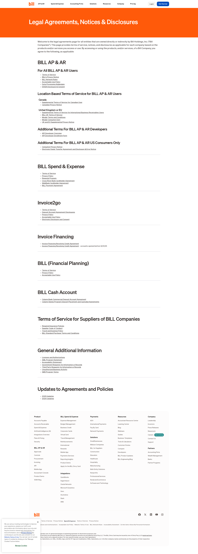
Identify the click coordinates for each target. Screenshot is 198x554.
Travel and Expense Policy (52, 331)
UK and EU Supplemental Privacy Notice (58, 122)
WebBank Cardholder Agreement (55, 183)
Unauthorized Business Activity (54, 370)
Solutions (94, 437)
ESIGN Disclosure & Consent (53, 87)
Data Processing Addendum (53, 84)
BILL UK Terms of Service (52, 115)
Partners (151, 448)
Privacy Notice (27, 533)
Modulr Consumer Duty (51, 120)
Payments (94, 417)
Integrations (65, 473)
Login (152, 4)
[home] (32, 4)
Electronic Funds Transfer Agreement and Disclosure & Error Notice (69, 149)
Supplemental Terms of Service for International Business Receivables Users (73, 113)
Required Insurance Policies (53, 326)
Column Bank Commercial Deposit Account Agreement (64, 299)
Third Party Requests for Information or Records (61, 367)
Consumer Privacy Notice (52, 147)
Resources (122, 417)
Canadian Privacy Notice (52, 105)
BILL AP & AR (39, 448)
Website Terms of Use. (11, 537)
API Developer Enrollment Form (54, 136)
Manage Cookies (21, 545)
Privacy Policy (47, 176)
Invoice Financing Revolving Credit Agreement (60, 244)
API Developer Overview (52, 133)
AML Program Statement (52, 360)
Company (152, 417)
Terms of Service (49, 75)
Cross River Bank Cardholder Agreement (58, 181)
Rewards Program (49, 178)
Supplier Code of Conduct (52, 328)
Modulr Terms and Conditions (53, 117)
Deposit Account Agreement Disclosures (58, 212)
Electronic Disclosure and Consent (56, 219)
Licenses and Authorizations (53, 357)
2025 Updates (48, 396)
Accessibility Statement (52, 362)
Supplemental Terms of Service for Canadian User (62, 102)
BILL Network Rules (50, 80)
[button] (42, 3)
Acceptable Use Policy (51, 82)
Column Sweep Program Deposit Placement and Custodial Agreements (70, 302)
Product (37, 417)
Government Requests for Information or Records (62, 365)
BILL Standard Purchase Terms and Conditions (60, 333)
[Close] (38, 522)
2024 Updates (48, 399)
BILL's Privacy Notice (50, 77)
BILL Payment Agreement (52, 186)
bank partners (147, 535)
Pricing (133, 4)
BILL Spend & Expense (69, 417)
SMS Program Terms (50, 372)
